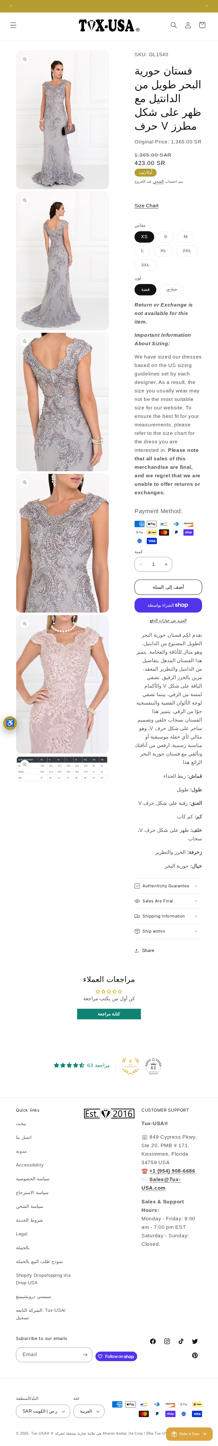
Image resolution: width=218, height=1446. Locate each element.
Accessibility (30, 1165)
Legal (22, 1234)
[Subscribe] (85, 1354)
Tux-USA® (40, 1433)
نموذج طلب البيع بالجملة (39, 1261)
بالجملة (23, 1247)
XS (144, 236)
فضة (145, 289)
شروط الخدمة (29, 1220)
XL (166, 252)
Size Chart (146, 205)
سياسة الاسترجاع (32, 1192)
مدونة (21, 1151)
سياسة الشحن (29, 1206)
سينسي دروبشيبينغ (33, 1296)
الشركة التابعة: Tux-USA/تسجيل (41, 1314)
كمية (139, 551)
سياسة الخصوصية (32, 1178)
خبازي (175, 291)
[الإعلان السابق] (11, 6)
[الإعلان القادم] (207, 6)
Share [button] (148, 950)
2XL (190, 252)
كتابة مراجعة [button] (109, 1014)
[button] (13, 25)
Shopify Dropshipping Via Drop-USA (43, 1279)
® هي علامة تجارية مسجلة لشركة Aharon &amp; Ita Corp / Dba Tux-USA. (111, 1433)
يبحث (21, 1123)
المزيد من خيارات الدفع (168, 620)
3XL (149, 266)
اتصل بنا (24, 1137)
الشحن (158, 181)
